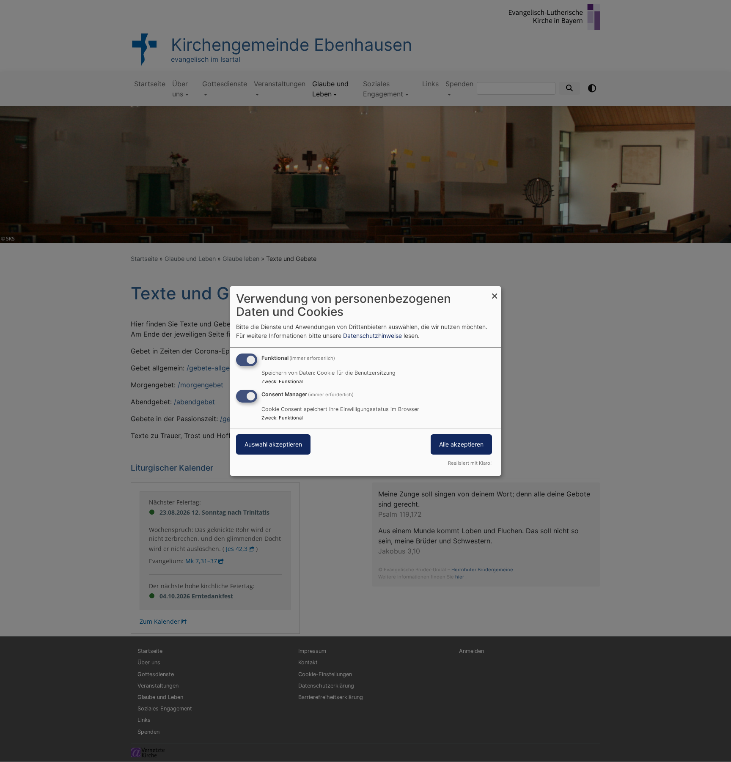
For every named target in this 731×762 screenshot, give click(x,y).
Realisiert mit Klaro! (470, 463)
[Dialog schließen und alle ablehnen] (494, 291)
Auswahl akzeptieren (273, 444)
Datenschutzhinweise (372, 335)
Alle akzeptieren (461, 444)
